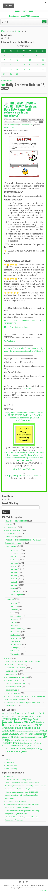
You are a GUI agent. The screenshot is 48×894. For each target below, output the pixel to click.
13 (36, 60)
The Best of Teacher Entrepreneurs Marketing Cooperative (26, 885)
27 (36, 69)
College (13, 588)
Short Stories (15, 746)
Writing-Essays (26, 749)
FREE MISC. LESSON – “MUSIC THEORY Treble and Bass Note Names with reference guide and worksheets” (20, 109)
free (40, 122)
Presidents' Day (15, 641)
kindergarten (26, 731)
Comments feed (11, 765)
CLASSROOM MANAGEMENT (16, 521)
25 (24, 69)
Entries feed (10, 762)
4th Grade (40, 119)
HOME (8, 658)
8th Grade (13, 582)
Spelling (25, 746)
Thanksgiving (15, 648)
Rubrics (38, 743)
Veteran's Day (15, 654)
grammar (28, 725)
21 (43, 65)
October (18, 31)
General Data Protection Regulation (18, 780)
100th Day (13, 603)
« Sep (3, 80)
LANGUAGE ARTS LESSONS (16, 668)
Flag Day (13, 622)
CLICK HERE (9, 341)
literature (8, 736)
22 (4, 69)
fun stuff (13, 725)
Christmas (13, 610)
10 (17, 60)
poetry (28, 740)
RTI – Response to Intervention (17, 677)
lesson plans (34, 731)
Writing (14, 748)
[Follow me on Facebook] (5, 22)
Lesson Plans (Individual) (33, 734)
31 (17, 74)
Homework (17, 731)
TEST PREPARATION (13, 693)
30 (11, 74)
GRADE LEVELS (11, 546)
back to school (37, 713)
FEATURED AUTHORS (13, 530)
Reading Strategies (27, 743)
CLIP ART (9, 524)
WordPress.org (11, 768)
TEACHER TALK (11, 690)
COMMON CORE (11, 527)
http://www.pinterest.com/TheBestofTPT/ (25, 475)
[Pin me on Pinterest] (8, 22)
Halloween (14, 625)
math (32, 737)
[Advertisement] (24, 853)
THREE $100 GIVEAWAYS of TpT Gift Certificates (23, 702)
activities (8, 713)
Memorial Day (15, 632)
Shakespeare (5, 746)
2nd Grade (24, 119)
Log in (8, 759)
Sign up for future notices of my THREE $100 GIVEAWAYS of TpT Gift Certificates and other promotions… (21, 795)
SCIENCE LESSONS (12, 680)
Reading (16, 743)
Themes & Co (32, 888)
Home (4, 31)
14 (43, 60)
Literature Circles (22, 737)
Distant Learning (18, 719)
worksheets (6, 749)
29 (4, 74)
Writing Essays (21, 751)
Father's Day (14, 619)
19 (30, 65)
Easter (12, 613)
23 (11, 69)
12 (30, 60)
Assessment (22, 713)
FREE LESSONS (11, 537)
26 (30, 69)
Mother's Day (15, 635)
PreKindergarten (16, 595)
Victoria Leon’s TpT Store (24, 469)
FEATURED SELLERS (13, 534)
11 (24, 60)
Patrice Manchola (26, 125)
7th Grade (13, 579)
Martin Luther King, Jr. (18, 629)
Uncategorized (11, 706)
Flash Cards (40, 722)
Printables (7, 743)
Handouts (7, 730)
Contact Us (9, 776)
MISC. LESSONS (25, 122)
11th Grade (14, 553)
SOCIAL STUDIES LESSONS (15, 684)
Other (22, 740)
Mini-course (38, 737)
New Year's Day (16, 638)
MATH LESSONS (12, 671)
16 (11, 65)
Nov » (9, 80)
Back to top (42, 890)
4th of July (14, 606)
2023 (10, 31)
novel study (14, 740)
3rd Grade (32, 119)
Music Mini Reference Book (16, 327)
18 (24, 65)
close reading (26, 716)
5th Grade (8, 122)
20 (36, 65)
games (20, 725)
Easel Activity (33, 719)
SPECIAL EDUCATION (13, 687)
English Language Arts (19, 721)
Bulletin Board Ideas (10, 716)
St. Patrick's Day (16, 644)
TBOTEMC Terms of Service (16, 801)
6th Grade (16, 122)
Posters (35, 740)
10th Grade (14, 550)
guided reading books (27, 727)
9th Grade (13, 585)
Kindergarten (15, 591)
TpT (29, 746)
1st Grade (13, 560)
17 (17, 65)
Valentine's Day (15, 651)
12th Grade (14, 557)
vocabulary (35, 746)
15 (4, 65)
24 (17, 69)
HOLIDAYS (10, 599)
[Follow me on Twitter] (3, 22)
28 (43, 69)
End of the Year (15, 616)
